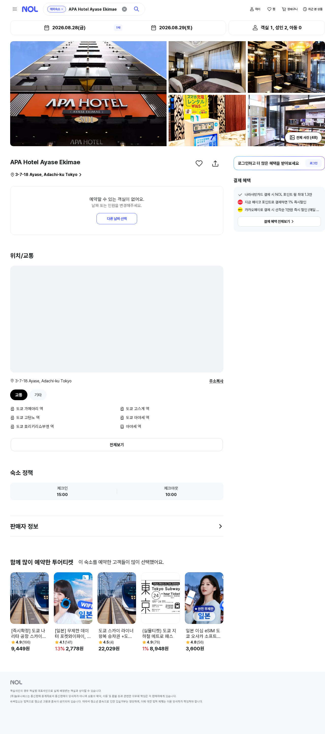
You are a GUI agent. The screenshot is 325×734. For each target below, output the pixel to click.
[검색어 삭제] (124, 9)
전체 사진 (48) (307, 138)
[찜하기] (199, 163)
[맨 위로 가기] (313, 722)
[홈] (30, 9)
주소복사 (216, 381)
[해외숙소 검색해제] (62, 9)
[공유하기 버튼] (215, 163)
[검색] (137, 9)
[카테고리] (14, 9)
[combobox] (93, 9)
